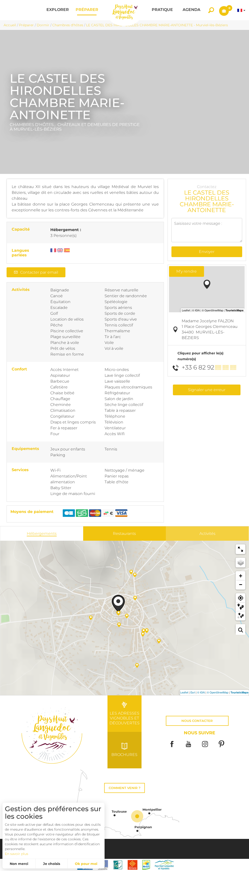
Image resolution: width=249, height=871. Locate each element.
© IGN (201, 692)
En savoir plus (16, 854)
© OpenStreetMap (217, 692)
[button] (57, 10)
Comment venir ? (125, 788)
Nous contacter (197, 721)
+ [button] (240, 576)
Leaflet (184, 692)
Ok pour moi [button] (86, 864)
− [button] (240, 585)
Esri (192, 692)
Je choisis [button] (51, 864)
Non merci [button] (19, 864)
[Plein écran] (240, 549)
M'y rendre (186, 271)
